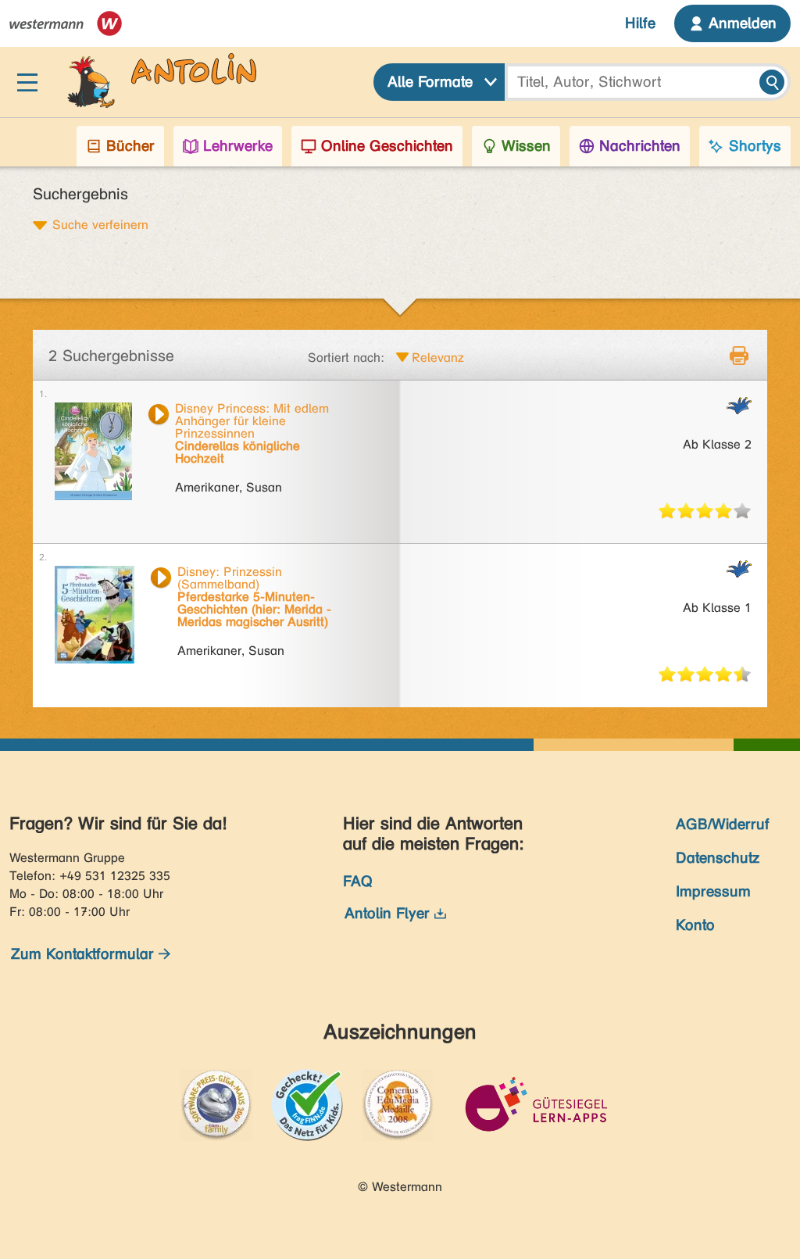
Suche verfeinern (100, 224)
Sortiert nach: (346, 357)
